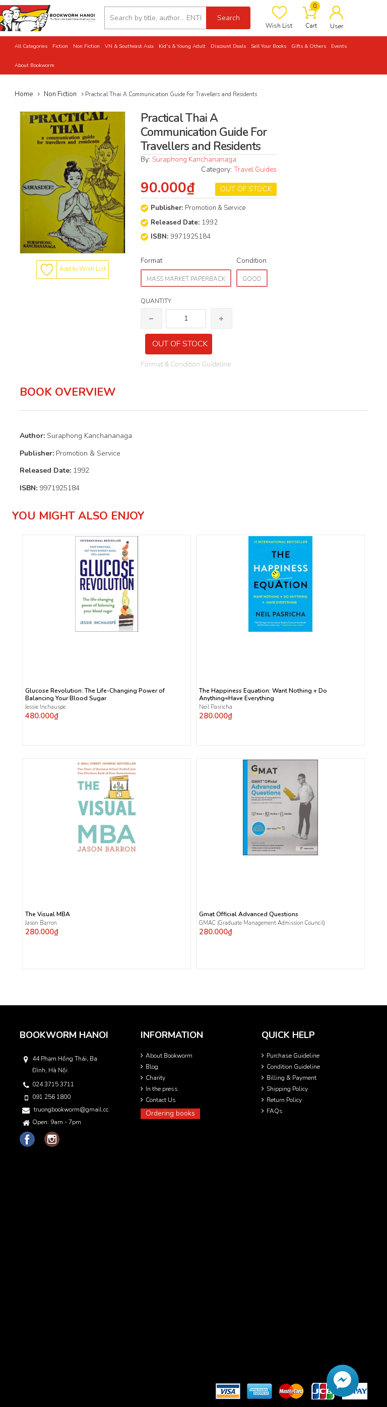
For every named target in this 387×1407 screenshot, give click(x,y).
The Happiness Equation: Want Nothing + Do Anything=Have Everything (263, 694)
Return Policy (284, 1100)
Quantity (156, 301)
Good (252, 279)
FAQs (275, 1111)
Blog (152, 1067)
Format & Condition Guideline (186, 364)
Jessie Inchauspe (45, 707)
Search (228, 18)
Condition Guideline (293, 1067)
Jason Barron (41, 923)
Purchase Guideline (293, 1056)
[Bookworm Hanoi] (48, 17)
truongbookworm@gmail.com (71, 1109)
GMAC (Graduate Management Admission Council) (262, 923)
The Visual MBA (47, 914)
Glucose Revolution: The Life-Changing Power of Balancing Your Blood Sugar (95, 694)
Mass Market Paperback (186, 279)
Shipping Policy (287, 1089)
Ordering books (170, 1113)
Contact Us (161, 1100)
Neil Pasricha (216, 707)
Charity (155, 1078)
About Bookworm (169, 1056)
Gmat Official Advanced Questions (248, 914)
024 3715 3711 (53, 1084)
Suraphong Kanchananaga (194, 159)
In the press (162, 1089)
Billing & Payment (291, 1078)
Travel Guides (255, 169)
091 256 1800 (51, 1097)
